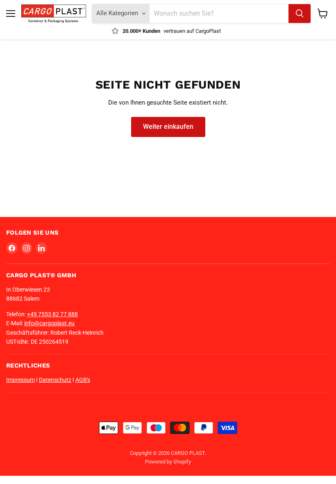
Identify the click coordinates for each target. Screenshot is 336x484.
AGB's (82, 380)
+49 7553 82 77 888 (52, 314)
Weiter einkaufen (168, 126)
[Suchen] (299, 13)
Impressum (20, 380)
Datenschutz (55, 380)
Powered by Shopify (168, 462)
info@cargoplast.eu (49, 323)
